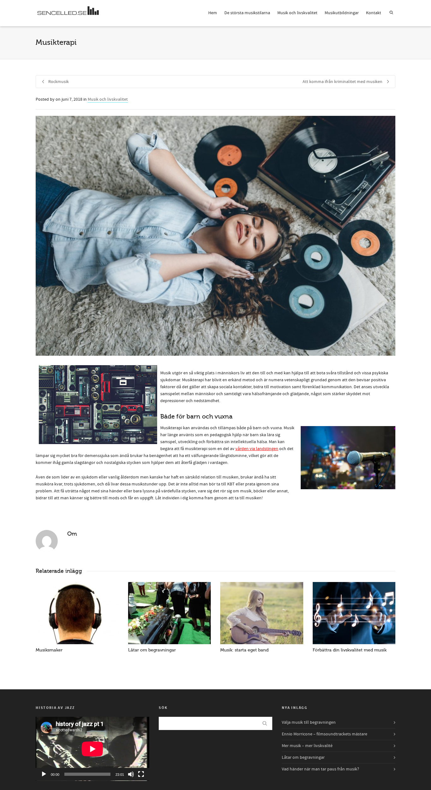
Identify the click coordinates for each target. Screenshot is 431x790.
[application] (92, 749)
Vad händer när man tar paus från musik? (320, 769)
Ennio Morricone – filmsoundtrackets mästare (324, 734)
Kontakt (373, 13)
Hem (212, 13)
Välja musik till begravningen (309, 722)
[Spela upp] (44, 774)
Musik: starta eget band (244, 650)
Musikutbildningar (342, 13)
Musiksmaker (49, 650)
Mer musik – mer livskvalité (307, 746)
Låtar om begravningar (152, 650)
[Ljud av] (131, 774)
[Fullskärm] (141, 774)
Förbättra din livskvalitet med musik (350, 650)
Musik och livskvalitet (297, 13)
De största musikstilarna (247, 13)
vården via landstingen (256, 449)
